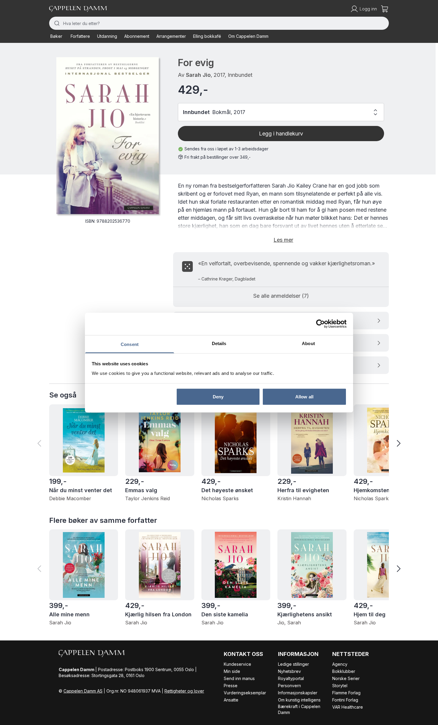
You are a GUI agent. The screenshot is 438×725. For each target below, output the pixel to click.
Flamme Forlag (346, 692)
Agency (339, 664)
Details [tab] (219, 343)
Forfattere (80, 36)
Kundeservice (237, 664)
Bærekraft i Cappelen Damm (299, 709)
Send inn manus (239, 678)
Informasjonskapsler (297, 692)
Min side (232, 671)
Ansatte (231, 699)
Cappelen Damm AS (82, 690)
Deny (218, 396)
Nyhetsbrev (289, 671)
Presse (230, 685)
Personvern (289, 685)
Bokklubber (343, 671)
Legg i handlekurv (281, 133)
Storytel (339, 685)
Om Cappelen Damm (248, 36)
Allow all (304, 396)
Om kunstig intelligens (299, 699)
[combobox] (219, 23)
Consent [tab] (130, 344)
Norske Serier (346, 678)
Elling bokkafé (207, 36)
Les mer (283, 240)
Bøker (56, 36)
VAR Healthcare (347, 707)
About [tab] (308, 343)
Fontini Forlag (345, 699)
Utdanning (107, 36)
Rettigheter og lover (184, 690)
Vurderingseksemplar (245, 692)
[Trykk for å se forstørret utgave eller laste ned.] (107, 135)
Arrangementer (171, 36)
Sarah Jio (198, 75)
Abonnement (136, 36)
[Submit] (56, 23)
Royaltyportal (291, 678)
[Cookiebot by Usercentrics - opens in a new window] (320, 323)
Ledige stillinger (293, 664)
